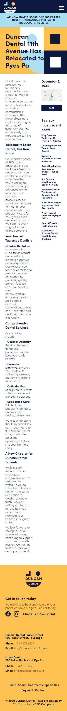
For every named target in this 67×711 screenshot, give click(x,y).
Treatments (35, 684)
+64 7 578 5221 (24, 666)
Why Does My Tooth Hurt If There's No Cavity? (51, 138)
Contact (40, 690)
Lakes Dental (18, 169)
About (22, 684)
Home (12, 684)
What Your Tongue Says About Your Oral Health (51, 205)
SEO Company (44, 704)
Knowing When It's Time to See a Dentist (51, 148)
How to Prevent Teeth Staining (49, 224)
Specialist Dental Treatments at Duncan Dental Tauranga (50, 193)
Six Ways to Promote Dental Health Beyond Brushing (49, 234)
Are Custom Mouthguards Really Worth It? (49, 182)
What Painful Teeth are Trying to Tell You (51, 215)
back (51, 108)
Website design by (50, 701)
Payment (27, 690)
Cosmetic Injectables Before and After (51, 158)
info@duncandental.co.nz (30, 648)
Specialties (51, 684)
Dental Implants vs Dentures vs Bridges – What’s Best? (51, 170)
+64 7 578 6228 (24, 643)
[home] (10, 8)
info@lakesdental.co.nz (29, 670)
